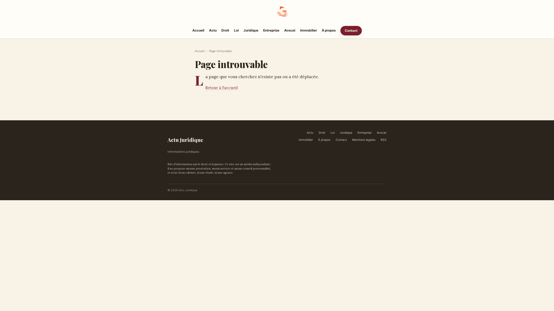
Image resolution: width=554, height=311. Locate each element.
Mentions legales (363, 139)
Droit (225, 30)
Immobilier (308, 30)
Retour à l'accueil (221, 87)
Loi (236, 30)
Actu (213, 30)
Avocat (289, 30)
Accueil (198, 30)
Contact (351, 31)
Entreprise (271, 30)
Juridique (250, 30)
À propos (329, 30)
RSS (384, 139)
